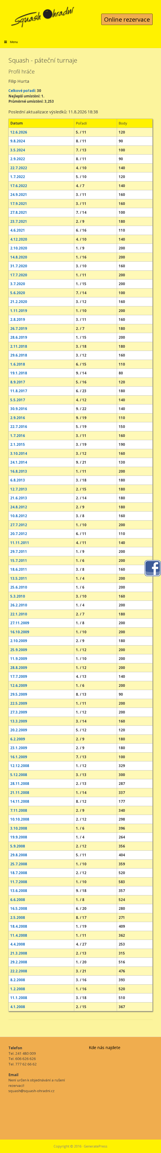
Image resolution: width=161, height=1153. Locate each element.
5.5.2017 (17, 399)
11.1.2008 (18, 997)
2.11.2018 (18, 346)
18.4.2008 (18, 926)
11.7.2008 (18, 881)
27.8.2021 (18, 212)
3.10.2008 (18, 828)
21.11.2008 (19, 792)
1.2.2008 (17, 988)
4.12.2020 (18, 239)
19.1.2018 (18, 373)
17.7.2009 (18, 676)
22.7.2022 (18, 167)
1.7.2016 (17, 435)
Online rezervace (127, 19)
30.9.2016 (18, 408)
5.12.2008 (18, 774)
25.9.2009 (18, 649)
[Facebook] (152, 567)
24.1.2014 (18, 462)
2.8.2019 (17, 319)
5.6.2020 (17, 292)
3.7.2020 (17, 283)
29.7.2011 (18, 551)
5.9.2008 (17, 846)
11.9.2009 (18, 658)
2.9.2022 (17, 158)
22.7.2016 (18, 426)
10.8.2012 (18, 515)
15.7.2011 (18, 560)
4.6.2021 (17, 230)
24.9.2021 (18, 194)
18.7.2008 (18, 872)
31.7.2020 (18, 266)
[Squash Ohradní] (42, 14)
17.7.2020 (18, 275)
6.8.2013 (17, 480)
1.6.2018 (17, 364)
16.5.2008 (18, 908)
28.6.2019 (18, 337)
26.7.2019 (18, 328)
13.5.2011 (18, 578)
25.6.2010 (18, 587)
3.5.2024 (17, 150)
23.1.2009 (18, 747)
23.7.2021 (18, 221)
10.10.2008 (19, 819)
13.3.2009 (18, 721)
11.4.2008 (18, 935)
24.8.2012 (18, 507)
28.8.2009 (18, 667)
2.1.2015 (17, 444)
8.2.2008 (17, 979)
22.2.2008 (18, 971)
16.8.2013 (18, 471)
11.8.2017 (18, 390)
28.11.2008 (19, 783)
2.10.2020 (18, 248)
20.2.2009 (18, 730)
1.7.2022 (17, 176)
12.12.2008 (19, 765)
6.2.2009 (17, 739)
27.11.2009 (19, 622)
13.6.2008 (18, 890)
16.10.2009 (19, 632)
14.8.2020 (18, 257)
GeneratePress (95, 1146)
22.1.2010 (18, 614)
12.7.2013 (18, 489)
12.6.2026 (18, 132)
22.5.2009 (18, 703)
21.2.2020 (18, 301)
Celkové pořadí (21, 90)
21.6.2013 (18, 498)
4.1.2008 (17, 1006)
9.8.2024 (17, 141)
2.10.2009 (18, 640)
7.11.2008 (18, 810)
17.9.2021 (18, 203)
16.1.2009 (18, 756)
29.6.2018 (18, 355)
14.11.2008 (19, 801)
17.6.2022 (18, 185)
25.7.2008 (18, 864)
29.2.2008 (18, 962)
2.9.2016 (17, 417)
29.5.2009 (18, 694)
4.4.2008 (17, 944)
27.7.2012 (18, 524)
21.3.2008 (18, 953)
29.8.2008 (18, 855)
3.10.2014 (18, 453)
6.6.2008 (17, 899)
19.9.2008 (18, 837)
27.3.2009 (18, 712)
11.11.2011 (19, 542)
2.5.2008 (17, 917)
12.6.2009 (18, 685)
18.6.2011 (18, 569)
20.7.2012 (18, 533)
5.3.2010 (17, 596)
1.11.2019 (18, 310)
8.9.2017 (17, 382)
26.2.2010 (18, 605)
